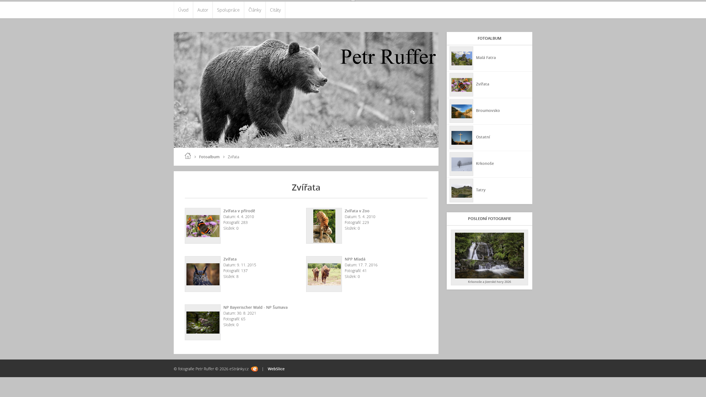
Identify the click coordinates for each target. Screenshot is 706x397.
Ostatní (483, 137)
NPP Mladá (355, 259)
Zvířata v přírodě (239, 210)
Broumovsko (488, 110)
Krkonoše (485, 163)
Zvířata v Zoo (357, 210)
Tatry (481, 189)
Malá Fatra (486, 57)
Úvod (183, 10)
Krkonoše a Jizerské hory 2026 (489, 282)
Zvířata (230, 259)
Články (254, 10)
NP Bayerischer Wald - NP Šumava (255, 307)
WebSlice (276, 368)
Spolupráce (228, 10)
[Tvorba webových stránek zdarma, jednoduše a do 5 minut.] (254, 369)
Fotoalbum (209, 156)
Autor (202, 10)
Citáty (275, 10)
